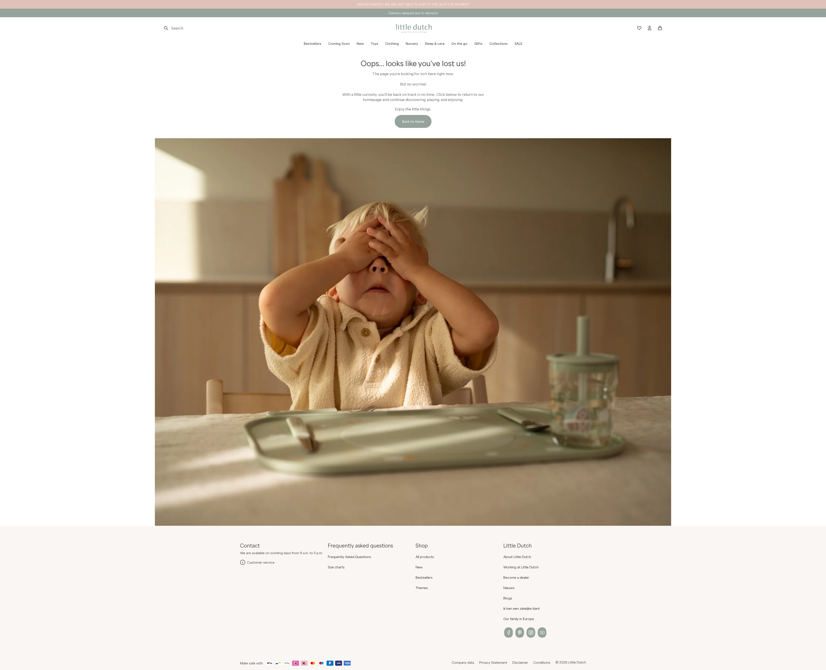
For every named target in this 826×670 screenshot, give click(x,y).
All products (425, 557)
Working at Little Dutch (521, 567)
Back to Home (413, 121)
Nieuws (509, 588)
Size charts (336, 567)
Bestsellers (424, 577)
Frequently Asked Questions (349, 557)
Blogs (507, 598)
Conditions (541, 662)
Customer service (260, 562)
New (419, 567)
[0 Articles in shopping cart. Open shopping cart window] (660, 28)
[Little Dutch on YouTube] (542, 632)
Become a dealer (516, 577)
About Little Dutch (517, 557)
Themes (422, 588)
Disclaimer (520, 662)
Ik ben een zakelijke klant (521, 608)
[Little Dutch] (413, 28)
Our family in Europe (518, 619)
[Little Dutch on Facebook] (508, 632)
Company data (463, 662)
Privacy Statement (493, 662)
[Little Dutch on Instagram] (531, 632)
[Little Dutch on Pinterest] (520, 632)
